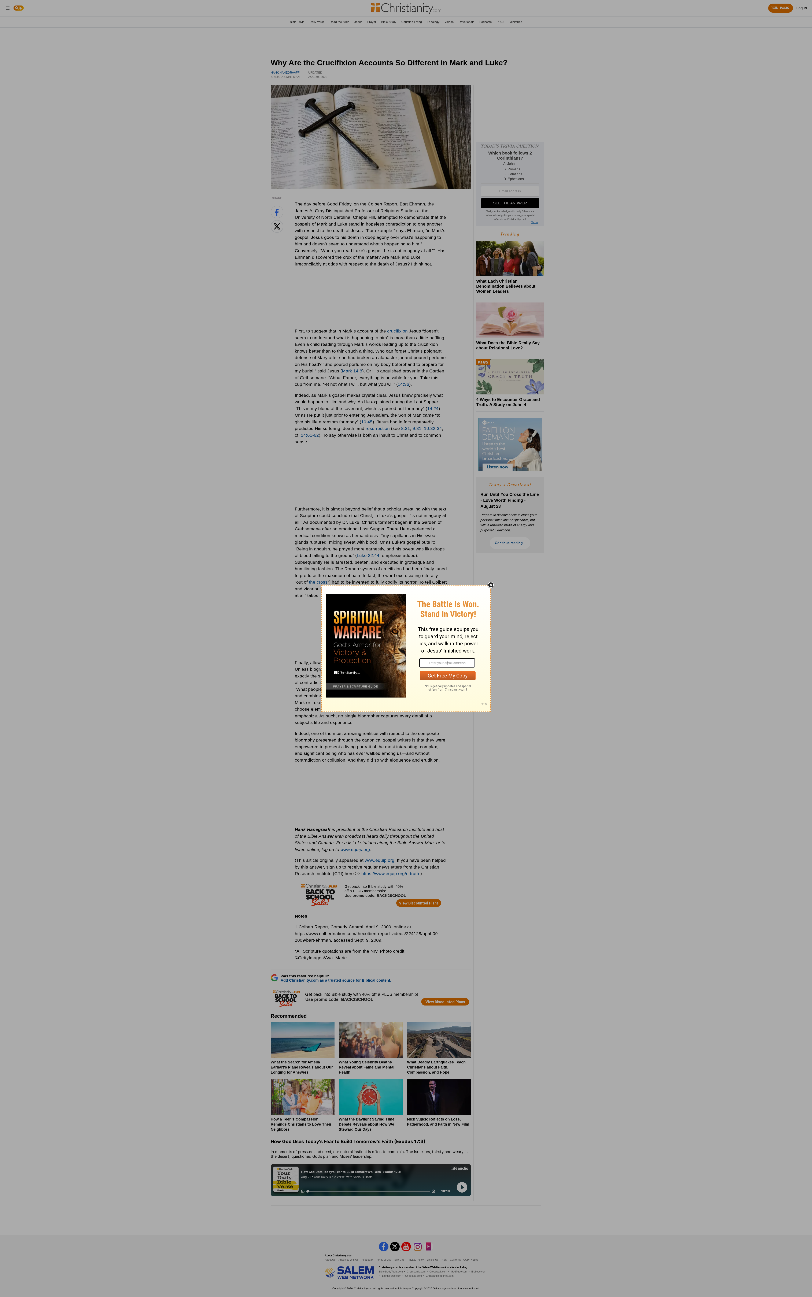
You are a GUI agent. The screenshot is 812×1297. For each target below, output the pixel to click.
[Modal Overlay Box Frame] (406, 648)
